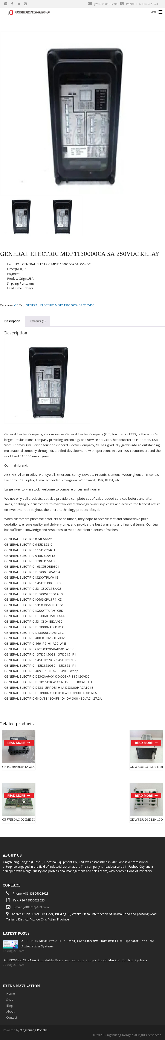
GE (16, 305)
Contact (11, 1017)
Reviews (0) (38, 321)
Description (12, 321)
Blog (9, 1005)
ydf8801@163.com (36, 907)
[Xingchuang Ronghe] (63, 12)
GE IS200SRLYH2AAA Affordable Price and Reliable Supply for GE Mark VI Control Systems (75, 960)
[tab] (37, 321)
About (10, 1011)
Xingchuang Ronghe (34, 1030)
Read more (16, 743)
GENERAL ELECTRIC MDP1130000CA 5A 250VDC (60, 305)
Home (10, 993)
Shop (9, 999)
